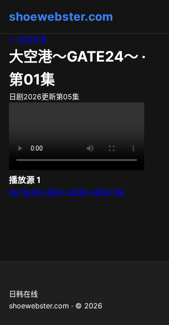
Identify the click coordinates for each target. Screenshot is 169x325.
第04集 (89, 192)
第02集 (43, 192)
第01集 (20, 192)
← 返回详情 (28, 39)
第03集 (66, 192)
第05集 (113, 192)
